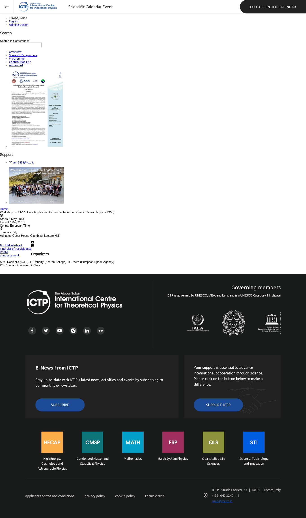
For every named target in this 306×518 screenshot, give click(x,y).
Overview (15, 51)
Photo (4, 252)
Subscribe (60, 405)
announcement (9, 255)
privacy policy (94, 496)
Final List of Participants (15, 248)
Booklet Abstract (11, 245)
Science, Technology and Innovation (253, 461)
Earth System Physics (173, 458)
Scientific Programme (23, 55)
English (13, 21)
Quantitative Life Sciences (213, 461)
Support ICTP (218, 405)
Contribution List (20, 61)
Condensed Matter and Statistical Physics (93, 461)
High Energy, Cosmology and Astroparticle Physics (52, 463)
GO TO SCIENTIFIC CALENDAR (273, 7)
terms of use (155, 496)
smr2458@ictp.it (23, 162)
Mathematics (133, 458)
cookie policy (125, 496)
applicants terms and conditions (49, 496)
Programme (17, 58)
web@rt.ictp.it (222, 501)
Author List (16, 65)
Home (4, 208)
